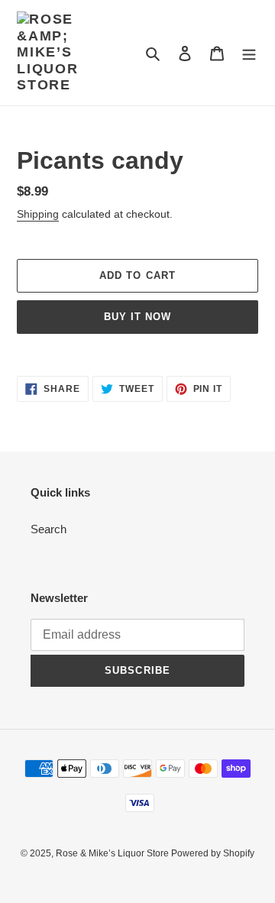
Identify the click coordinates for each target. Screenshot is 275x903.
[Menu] (249, 53)
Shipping (38, 214)
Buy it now (137, 316)
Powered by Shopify (212, 853)
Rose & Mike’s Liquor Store (113, 853)
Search (48, 529)
